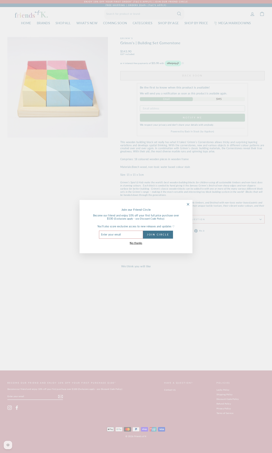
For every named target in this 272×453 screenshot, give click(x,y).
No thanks (136, 242)
